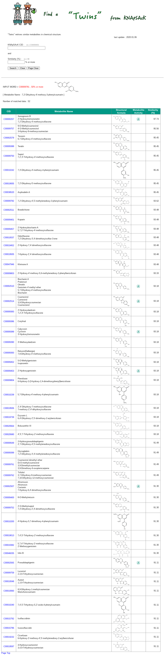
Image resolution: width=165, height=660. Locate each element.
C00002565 (9, 563)
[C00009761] (121, 467)
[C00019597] (121, 650)
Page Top (5, 653)
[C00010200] (121, 529)
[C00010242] (121, 178)
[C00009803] (121, 276)
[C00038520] (121, 195)
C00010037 (9, 237)
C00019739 (9, 417)
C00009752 (9, 507)
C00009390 (9, 342)
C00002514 (9, 301)
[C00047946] (121, 268)
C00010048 (9, 581)
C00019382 (9, 545)
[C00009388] (121, 149)
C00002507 (9, 486)
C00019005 (9, 183)
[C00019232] (121, 640)
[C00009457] (121, 232)
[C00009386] (121, 325)
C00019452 (9, 245)
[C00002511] (121, 213)
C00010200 (9, 521)
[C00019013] (121, 539)
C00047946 (9, 264)
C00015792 (9, 618)
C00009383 (9, 311)
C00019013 (9, 535)
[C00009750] (121, 159)
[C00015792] (121, 622)
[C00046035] (121, 555)
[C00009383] (121, 314)
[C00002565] (121, 567)
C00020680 (9, 434)
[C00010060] (121, 594)
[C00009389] (121, 335)
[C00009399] (121, 456)
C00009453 (9, 371)
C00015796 (9, 628)
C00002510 (9, 286)
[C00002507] (121, 489)
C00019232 (9, 637)
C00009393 (9, 353)
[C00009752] (121, 511)
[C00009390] (121, 346)
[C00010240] (121, 612)
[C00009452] (121, 365)
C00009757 (9, 128)
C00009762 (9, 475)
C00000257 (9, 119)
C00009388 (9, 146)
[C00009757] (121, 131)
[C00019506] (121, 411)
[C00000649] (121, 446)
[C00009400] (121, 501)
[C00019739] (121, 420)
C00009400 (9, 497)
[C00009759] (121, 575)
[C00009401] (121, 223)
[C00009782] (121, 204)
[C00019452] (121, 247)
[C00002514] (121, 305)
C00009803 (9, 273)
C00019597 (9, 646)
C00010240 (9, 605)
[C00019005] (121, 186)
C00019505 (9, 254)
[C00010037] (121, 240)
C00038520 (9, 192)
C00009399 (9, 452)
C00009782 (9, 201)
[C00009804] (121, 384)
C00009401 (9, 220)
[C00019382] (121, 548)
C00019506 (9, 408)
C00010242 (9, 170)
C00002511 (9, 210)
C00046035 (9, 553)
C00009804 (9, 380)
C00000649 (9, 443)
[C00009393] (121, 356)
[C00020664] (121, 428)
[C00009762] (121, 478)
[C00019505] (121, 258)
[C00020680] (121, 437)
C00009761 (9, 464)
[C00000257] (121, 121)
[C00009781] (66, 91)
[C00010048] (121, 584)
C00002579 (9, 138)
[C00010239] (121, 403)
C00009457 (9, 229)
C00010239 (9, 394)
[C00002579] (121, 140)
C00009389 (9, 331)
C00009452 (9, 362)
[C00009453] (121, 374)
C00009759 (9, 572)
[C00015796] (121, 631)
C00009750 (9, 156)
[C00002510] (121, 289)
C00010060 (9, 591)
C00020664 (9, 426)
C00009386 (9, 321)
